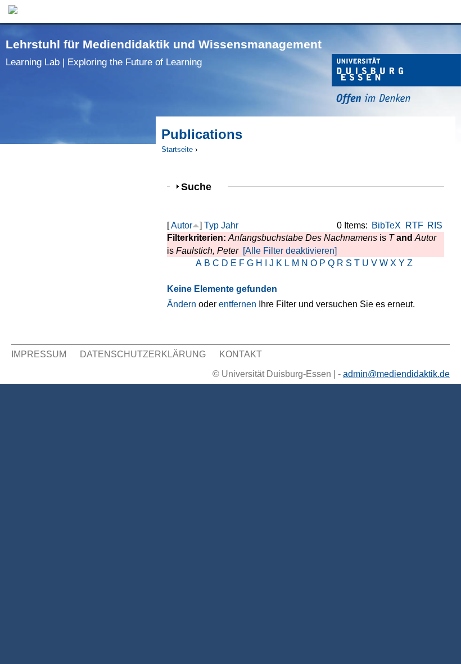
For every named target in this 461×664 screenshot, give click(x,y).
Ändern (181, 304)
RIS (434, 225)
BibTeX (386, 225)
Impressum (38, 354)
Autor (181, 225)
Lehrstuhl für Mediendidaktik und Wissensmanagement (164, 53)
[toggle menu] (447, 11)
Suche (201, 186)
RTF (414, 225)
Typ (211, 225)
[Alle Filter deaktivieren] (290, 250)
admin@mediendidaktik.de (396, 374)
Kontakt (240, 354)
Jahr (229, 225)
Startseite (177, 149)
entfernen (237, 304)
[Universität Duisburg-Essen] (396, 80)
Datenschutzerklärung (143, 354)
